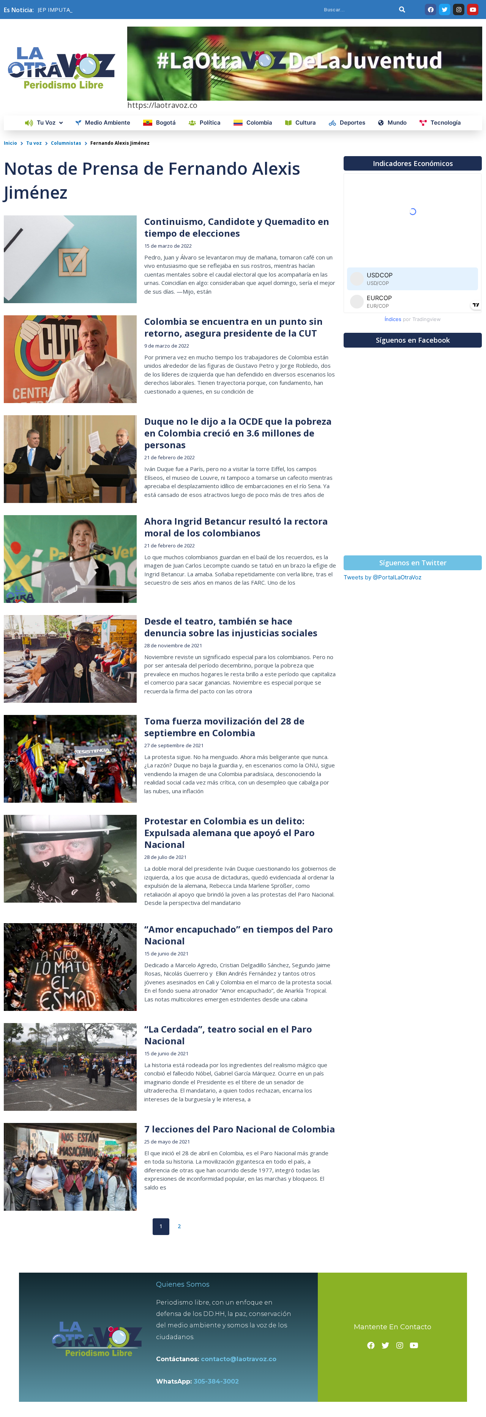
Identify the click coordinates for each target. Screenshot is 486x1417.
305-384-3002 (216, 1381)
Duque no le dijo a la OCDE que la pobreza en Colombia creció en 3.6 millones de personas (237, 433)
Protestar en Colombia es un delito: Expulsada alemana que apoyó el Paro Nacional (229, 832)
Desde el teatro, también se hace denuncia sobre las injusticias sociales (230, 627)
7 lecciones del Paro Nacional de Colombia (239, 1129)
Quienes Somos (183, 1284)
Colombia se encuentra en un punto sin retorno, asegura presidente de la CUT (233, 327)
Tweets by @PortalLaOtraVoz (382, 577)
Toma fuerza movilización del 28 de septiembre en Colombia (224, 727)
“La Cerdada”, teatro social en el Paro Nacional (228, 1035)
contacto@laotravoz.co (240, 1359)
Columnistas (66, 143)
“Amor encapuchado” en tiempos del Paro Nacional (238, 935)
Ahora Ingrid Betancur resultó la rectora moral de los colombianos (236, 527)
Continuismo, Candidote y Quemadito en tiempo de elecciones (236, 227)
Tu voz (34, 143)
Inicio (10, 143)
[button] (413, 163)
